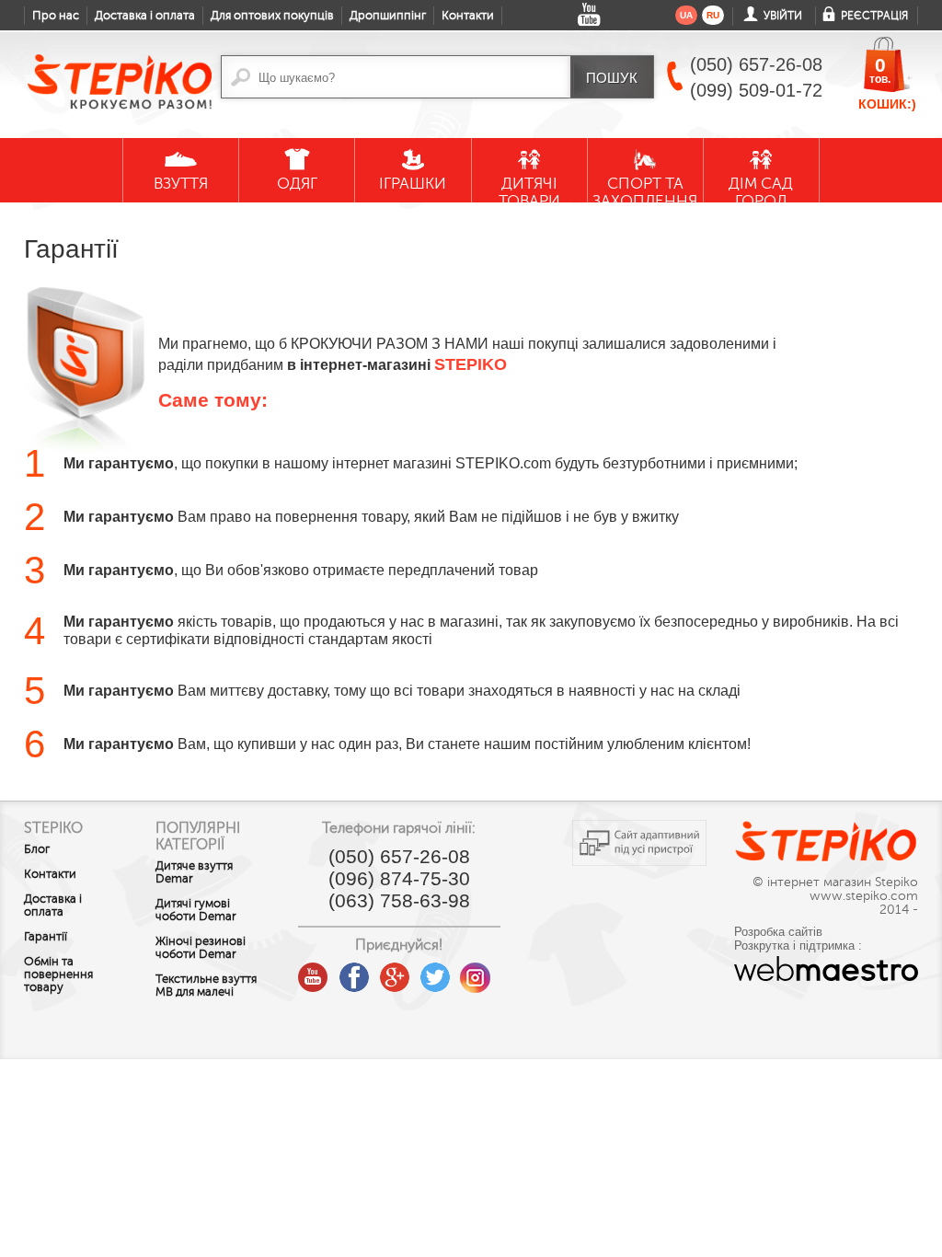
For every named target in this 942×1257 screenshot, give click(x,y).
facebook (354, 970)
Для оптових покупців (272, 15)
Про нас (55, 15)
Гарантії (45, 936)
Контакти (468, 15)
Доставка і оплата (145, 15)
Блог (37, 849)
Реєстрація (874, 15)
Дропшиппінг (388, 15)
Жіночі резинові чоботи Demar (200, 948)
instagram (475, 970)
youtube (313, 970)
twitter (435, 970)
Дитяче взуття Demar (194, 872)
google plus (394, 978)
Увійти (783, 15)
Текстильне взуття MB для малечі (206, 985)
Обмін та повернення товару (58, 974)
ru (712, 15)
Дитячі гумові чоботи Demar (195, 910)
